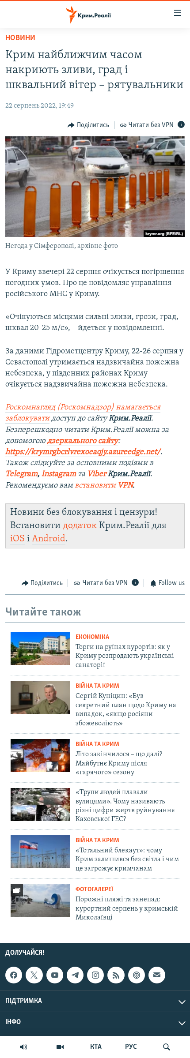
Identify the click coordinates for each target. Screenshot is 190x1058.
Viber (97, 474)
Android (48, 539)
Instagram (59, 474)
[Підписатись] (156, 975)
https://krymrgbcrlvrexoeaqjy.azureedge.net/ (82, 452)
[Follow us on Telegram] (75, 975)
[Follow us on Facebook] (13, 975)
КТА (96, 1046)
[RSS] (115, 975)
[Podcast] (136, 975)
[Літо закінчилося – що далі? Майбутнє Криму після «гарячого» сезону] (40, 755)
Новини (20, 38)
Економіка (92, 637)
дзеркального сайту (82, 441)
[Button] (88, 125)
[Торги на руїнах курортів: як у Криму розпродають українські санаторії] (40, 648)
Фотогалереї (94, 889)
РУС (131, 1046)
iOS (17, 539)
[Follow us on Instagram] (95, 975)
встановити (104, 486)
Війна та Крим (97, 686)
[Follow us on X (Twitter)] (34, 975)
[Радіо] (23, 1047)
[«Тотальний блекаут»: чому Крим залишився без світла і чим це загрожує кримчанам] (40, 851)
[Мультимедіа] (60, 1047)
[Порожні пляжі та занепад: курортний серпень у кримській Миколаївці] (40, 900)
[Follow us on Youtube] (54, 975)
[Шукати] (166, 1047)
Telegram (21, 474)
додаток (80, 525)
